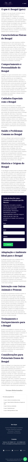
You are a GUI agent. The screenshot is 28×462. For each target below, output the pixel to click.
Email (5, 230)
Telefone (5, 236)
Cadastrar (8, 244)
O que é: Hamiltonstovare (9, 408)
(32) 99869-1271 (11, 442)
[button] (25, 459)
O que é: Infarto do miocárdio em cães (12, 400)
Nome (4, 223)
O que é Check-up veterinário (10, 406)
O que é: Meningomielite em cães (11, 410)
